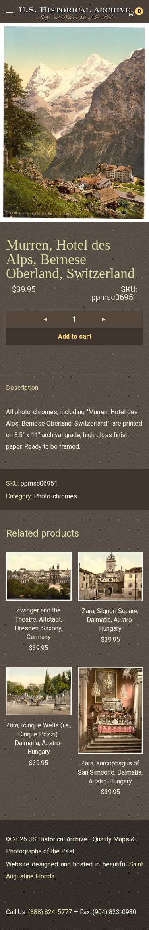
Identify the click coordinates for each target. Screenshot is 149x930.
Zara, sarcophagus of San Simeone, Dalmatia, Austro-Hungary (110, 772)
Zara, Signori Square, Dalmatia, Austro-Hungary (110, 620)
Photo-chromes (55, 496)
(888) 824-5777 (50, 912)
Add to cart (74, 336)
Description (22, 387)
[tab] (74, 388)
